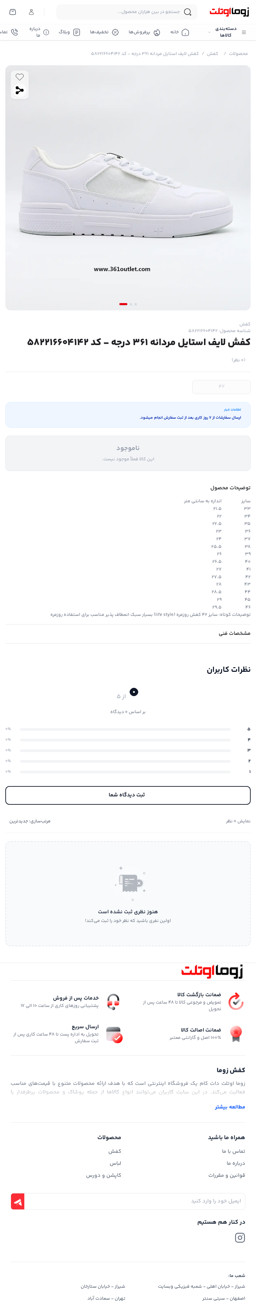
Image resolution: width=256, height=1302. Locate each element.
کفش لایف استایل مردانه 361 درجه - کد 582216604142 (145, 54)
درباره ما (34, 32)
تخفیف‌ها (99, 32)
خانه (174, 32)
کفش (212, 54)
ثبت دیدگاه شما (127, 795)
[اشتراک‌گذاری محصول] (19, 90)
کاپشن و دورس (103, 1175)
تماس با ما (233, 1151)
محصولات (238, 54)
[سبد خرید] (12, 12)
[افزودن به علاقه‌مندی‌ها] (19, 77)
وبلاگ (64, 32)
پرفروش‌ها (139, 32)
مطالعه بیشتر (230, 1107)
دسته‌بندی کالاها (226, 32)
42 (222, 387)
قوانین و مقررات (226, 1175)
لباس (115, 1163)
